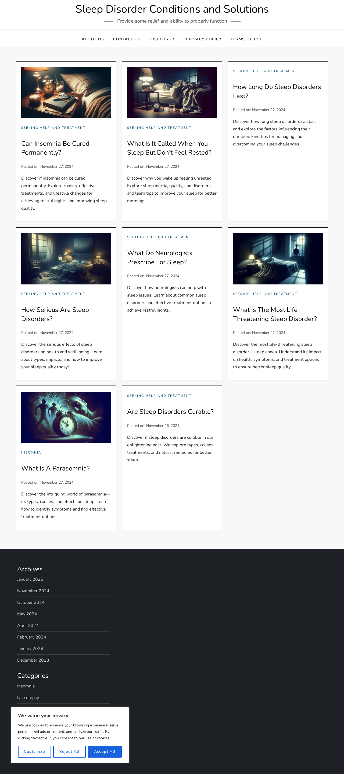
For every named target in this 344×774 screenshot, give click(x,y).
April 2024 (28, 626)
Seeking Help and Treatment (53, 128)
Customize (34, 751)
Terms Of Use (246, 39)
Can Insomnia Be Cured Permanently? (55, 148)
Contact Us (127, 39)
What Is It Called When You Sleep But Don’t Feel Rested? (169, 148)
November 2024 (33, 591)
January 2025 (30, 579)
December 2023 (33, 660)
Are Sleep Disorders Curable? (170, 411)
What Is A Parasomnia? (55, 468)
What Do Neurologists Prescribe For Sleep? (159, 257)
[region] (70, 735)
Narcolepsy (28, 698)
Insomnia (31, 453)
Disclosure (163, 39)
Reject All (69, 751)
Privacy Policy (203, 39)
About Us (93, 39)
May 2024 (27, 614)
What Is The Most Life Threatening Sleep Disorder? (275, 314)
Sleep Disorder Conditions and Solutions (172, 9)
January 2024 (30, 649)
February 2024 (31, 637)
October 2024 (31, 602)
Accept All (105, 751)
